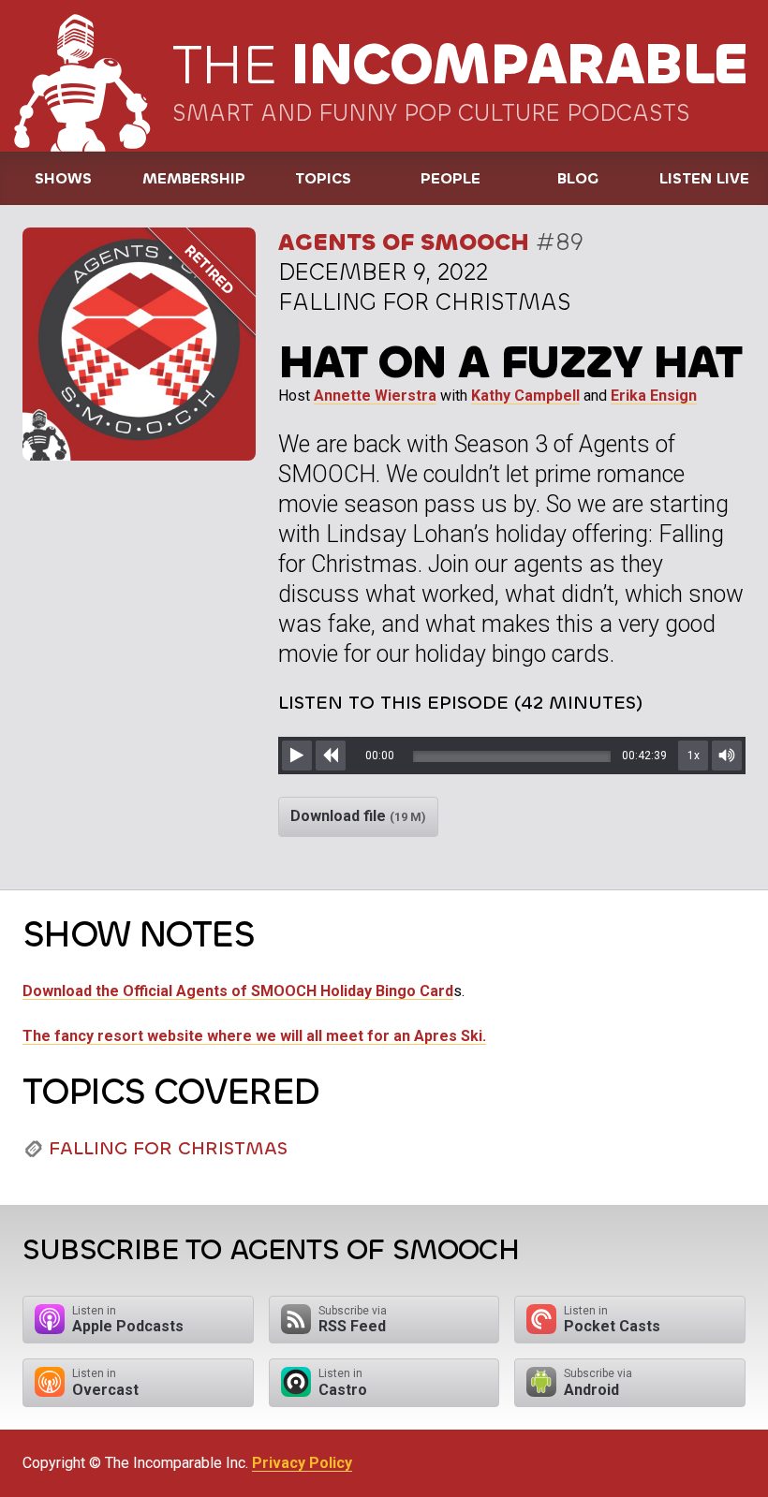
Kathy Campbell (525, 395)
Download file (358, 816)
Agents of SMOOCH (403, 242)
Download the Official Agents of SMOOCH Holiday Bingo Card (237, 991)
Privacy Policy (302, 1463)
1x (693, 755)
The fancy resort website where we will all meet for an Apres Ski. (254, 1036)
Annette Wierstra (375, 395)
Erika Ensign (654, 395)
